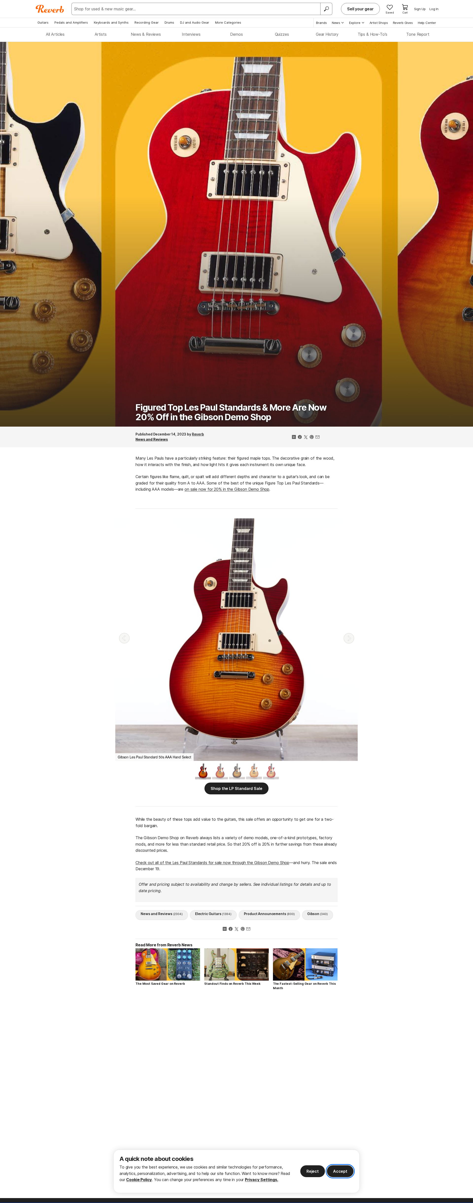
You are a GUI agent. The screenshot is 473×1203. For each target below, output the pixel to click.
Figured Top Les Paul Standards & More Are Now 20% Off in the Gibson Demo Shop (231, 412)
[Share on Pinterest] (312, 437)
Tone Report (417, 34)
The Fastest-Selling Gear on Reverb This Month (304, 986)
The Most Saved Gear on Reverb (160, 984)
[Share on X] (306, 437)
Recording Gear (147, 22)
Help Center (427, 23)
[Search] (326, 9)
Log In (434, 9)
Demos (236, 34)
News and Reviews (151, 439)
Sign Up (420, 9)
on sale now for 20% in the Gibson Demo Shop (227, 489)
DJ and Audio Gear (194, 22)
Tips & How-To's (373, 34)
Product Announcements (269, 914)
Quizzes (282, 34)
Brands (321, 23)
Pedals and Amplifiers (71, 22)
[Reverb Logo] (50, 9)
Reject (312, 1171)
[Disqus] (236, 1064)
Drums (169, 22)
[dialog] (236, 1171)
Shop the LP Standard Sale (236, 788)
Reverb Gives (403, 23)
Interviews (191, 34)
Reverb (198, 434)
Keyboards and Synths (111, 22)
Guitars (43, 22)
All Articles (55, 34)
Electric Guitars (213, 914)
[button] (124, 638)
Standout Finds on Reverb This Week (232, 984)
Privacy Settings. (261, 1179)
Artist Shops (379, 23)
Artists (101, 34)
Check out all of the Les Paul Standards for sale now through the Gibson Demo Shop (212, 862)
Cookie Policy (139, 1179)
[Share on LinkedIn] (294, 437)
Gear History (327, 34)
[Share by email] (318, 437)
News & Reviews (146, 34)
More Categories (228, 22)
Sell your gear (360, 8)
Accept (340, 1171)
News (336, 23)
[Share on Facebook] (300, 437)
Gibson (317, 914)
